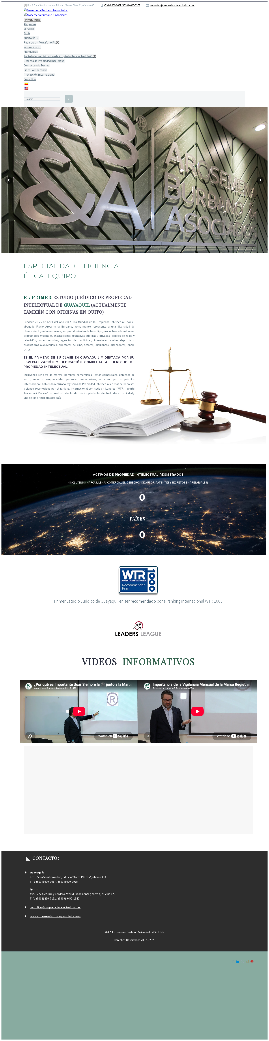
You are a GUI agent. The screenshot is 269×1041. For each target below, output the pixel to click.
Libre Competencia (35, 70)
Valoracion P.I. (32, 47)
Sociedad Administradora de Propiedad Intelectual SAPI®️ (60, 56)
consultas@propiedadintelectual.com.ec (172, 5)
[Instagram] (247, 961)
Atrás (27, 33)
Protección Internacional (39, 74)
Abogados (30, 24)
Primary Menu (32, 19)
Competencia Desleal (37, 65)
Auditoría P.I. (31, 38)
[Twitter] (242, 961)
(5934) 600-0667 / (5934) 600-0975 (122, 5)
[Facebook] (232, 961)
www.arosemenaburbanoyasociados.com (55, 916)
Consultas (30, 79)
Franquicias (31, 51)
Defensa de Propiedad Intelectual (44, 61)
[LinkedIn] (237, 961)
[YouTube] (252, 961)
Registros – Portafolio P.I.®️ (41, 42)
